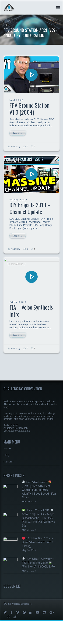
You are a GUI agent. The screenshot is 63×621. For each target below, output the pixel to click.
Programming (16, 263)
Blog (6, 455)
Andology (15, 146)
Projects (14, 161)
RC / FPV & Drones (18, 61)
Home (7, 448)
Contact (8, 462)
